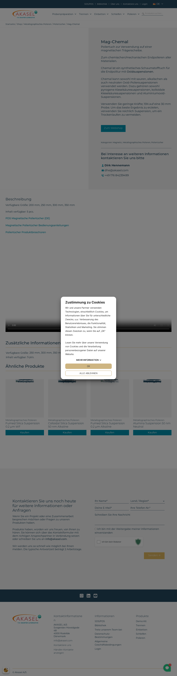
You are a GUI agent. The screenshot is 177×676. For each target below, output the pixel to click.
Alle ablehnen (88, 373)
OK (88, 366)
